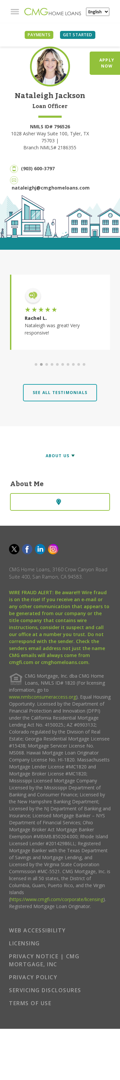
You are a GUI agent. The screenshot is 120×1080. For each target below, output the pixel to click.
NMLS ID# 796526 (50, 126)
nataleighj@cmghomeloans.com (51, 188)
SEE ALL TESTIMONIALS (60, 392)
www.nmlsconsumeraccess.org (42, 697)
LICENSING (24, 943)
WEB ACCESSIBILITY (37, 930)
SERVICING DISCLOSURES (45, 990)
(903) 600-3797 (38, 168)
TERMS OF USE (30, 1003)
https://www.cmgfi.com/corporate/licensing (56, 899)
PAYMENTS (39, 35)
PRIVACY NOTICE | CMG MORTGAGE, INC (44, 960)
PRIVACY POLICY (33, 977)
